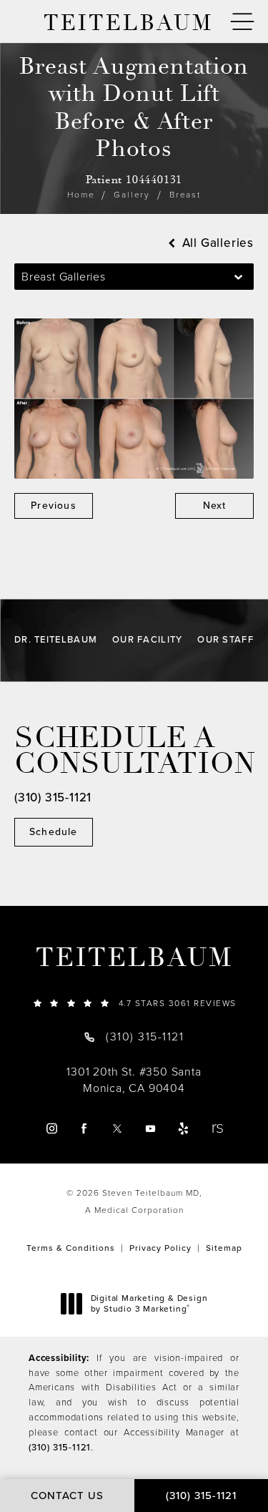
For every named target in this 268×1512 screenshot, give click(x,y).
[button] (242, 22)
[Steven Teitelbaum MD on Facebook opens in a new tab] (84, 1128)
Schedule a (134, 751)
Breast (185, 194)
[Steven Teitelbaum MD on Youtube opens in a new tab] (150, 1128)
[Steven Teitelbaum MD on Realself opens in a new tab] (216, 1128)
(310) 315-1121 (60, 1447)
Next (215, 505)
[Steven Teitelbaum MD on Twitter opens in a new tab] (117, 1128)
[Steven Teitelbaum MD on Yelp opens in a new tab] (183, 1128)
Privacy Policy (160, 1248)
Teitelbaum (134, 958)
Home (80, 194)
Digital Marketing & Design (149, 1304)
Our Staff (225, 639)
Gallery (132, 194)
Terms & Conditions (70, 1248)
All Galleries (216, 243)
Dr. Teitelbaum (55, 639)
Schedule (53, 831)
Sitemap (224, 1248)
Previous (53, 505)
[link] (134, 1003)
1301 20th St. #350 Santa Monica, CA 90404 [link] (133, 1080)
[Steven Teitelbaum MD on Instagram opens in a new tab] (51, 1128)
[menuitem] (51, 1128)
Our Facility (147, 639)
